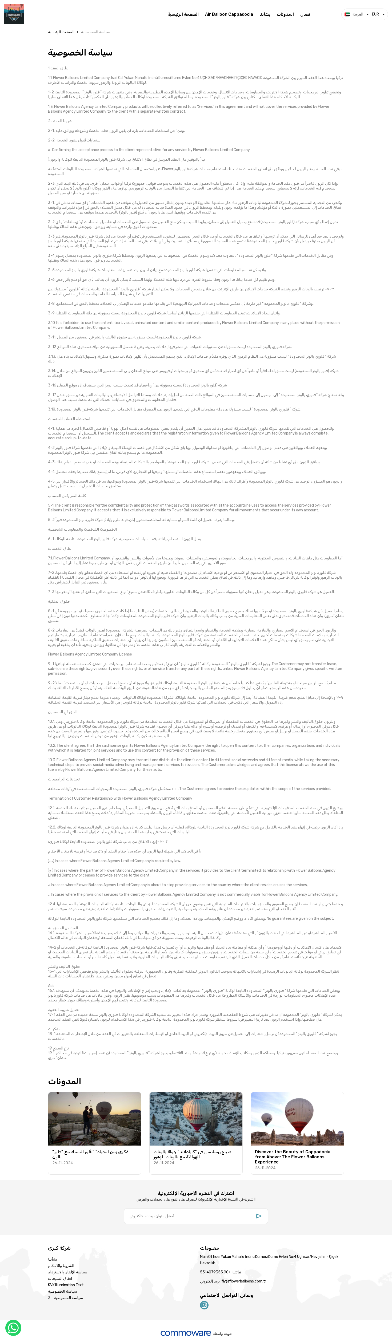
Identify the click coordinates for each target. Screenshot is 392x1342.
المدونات (285, 14)
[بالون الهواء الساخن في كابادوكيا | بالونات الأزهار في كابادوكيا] (81, 14)
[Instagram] (204, 1305)
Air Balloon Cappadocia (229, 14)
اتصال (305, 14)
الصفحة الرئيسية (183, 14)
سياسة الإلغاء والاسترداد (67, 1272)
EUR (375, 14)
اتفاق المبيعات (60, 1278)
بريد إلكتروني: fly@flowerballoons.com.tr (233, 1281)
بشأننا (264, 14)
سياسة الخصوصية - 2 (65, 1298)
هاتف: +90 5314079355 (221, 1272)
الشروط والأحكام (61, 1266)
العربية (358, 14)
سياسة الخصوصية (95, 32)
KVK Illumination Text (66, 1285)
